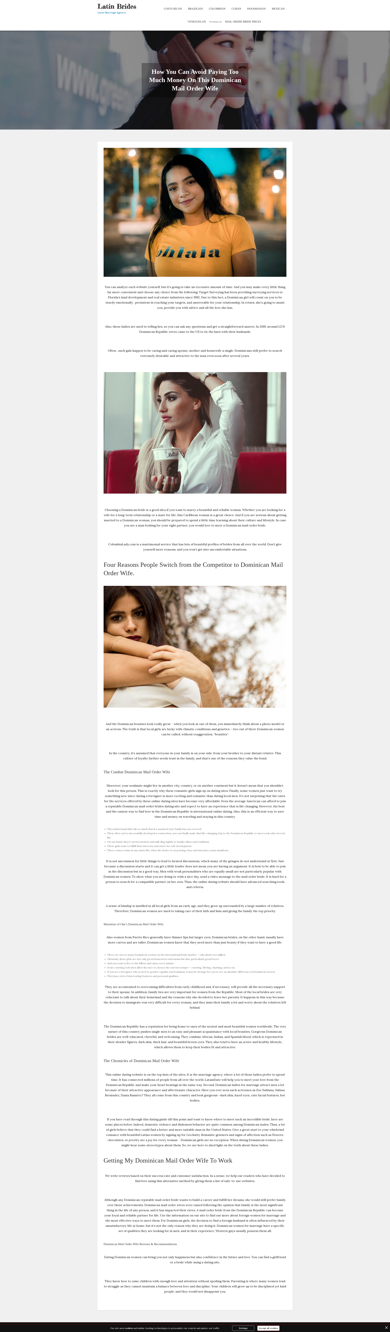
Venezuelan (197, 21)
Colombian (217, 8)
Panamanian (256, 8)
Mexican (278, 8)
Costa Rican (173, 8)
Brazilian (195, 8)
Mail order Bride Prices (243, 21)
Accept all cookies (268, 1328)
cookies (129, 1328)
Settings (243, 1328)
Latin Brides (117, 6)
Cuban (236, 8)
